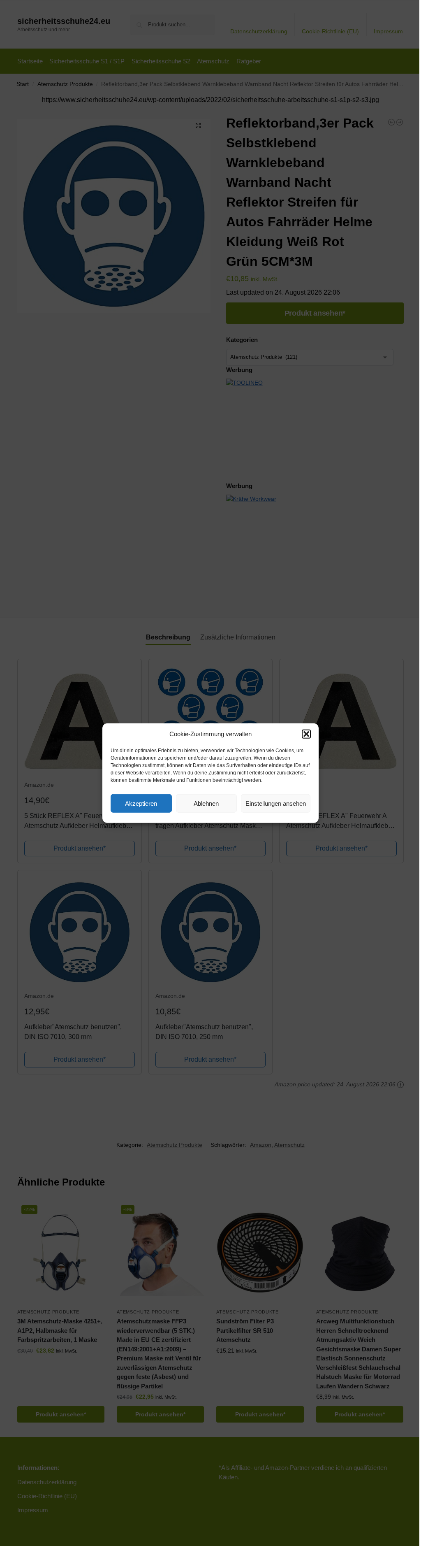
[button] (306, 734)
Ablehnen (206, 803)
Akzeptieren (141, 803)
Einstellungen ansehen (275, 803)
